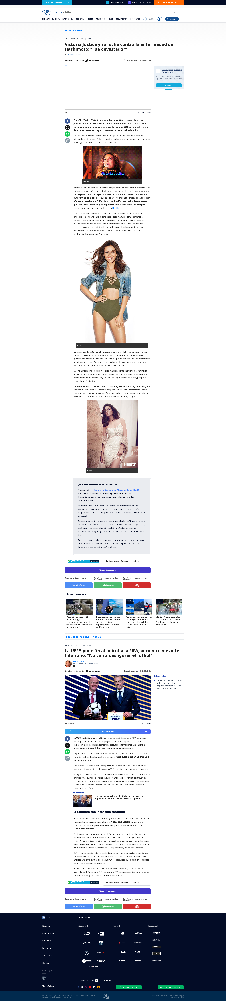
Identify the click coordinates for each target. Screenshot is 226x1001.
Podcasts (46, 19)
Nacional (56, 19)
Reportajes (47, 970)
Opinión (110, 19)
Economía (80, 19)
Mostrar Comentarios (107, 570)
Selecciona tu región (54, 2)
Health (115, 208)
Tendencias (100, 19)
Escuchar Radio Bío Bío (170, 2)
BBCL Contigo (135, 19)
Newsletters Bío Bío (117, 2)
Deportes (90, 19)
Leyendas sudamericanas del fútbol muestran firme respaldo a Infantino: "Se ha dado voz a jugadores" (118, 797)
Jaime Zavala (78, 661)
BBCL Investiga (121, 19)
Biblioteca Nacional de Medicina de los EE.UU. (116, 490)
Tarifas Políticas (48, 986)
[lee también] (83, 801)
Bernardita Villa (74, 54)
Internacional (67, 19)
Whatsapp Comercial (130, 987)
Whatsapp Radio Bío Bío (172, 987)
